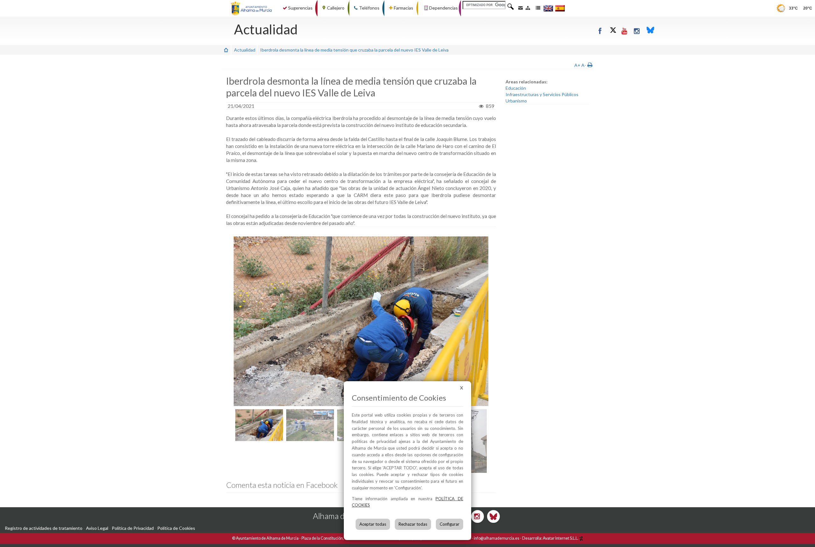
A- (583, 65)
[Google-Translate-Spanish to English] (548, 8)
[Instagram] (636, 31)
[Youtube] (624, 31)
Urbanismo (516, 100)
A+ (577, 65)
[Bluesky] (650, 31)
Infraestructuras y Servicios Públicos (542, 94)
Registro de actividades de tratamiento (43, 528)
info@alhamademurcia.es (496, 538)
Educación (516, 88)
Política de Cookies (176, 528)
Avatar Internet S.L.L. (561, 538)
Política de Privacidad (133, 528)
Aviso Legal (97, 528)
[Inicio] (226, 50)
